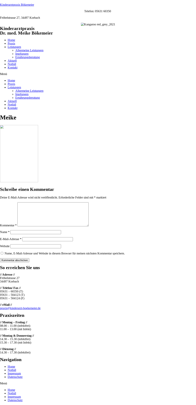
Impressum (14, 373)
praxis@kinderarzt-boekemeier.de (20, 308)
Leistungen (14, 46)
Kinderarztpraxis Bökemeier (17, 4)
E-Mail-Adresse (10, 239)
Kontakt (12, 67)
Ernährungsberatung (27, 57)
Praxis (11, 43)
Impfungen (22, 53)
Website (5, 246)
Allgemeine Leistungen (29, 50)
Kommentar (8, 225)
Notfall (12, 64)
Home (11, 40)
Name (5, 232)
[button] (98, 74)
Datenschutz (15, 376)
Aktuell (12, 60)
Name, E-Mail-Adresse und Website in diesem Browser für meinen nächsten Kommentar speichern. (65, 253)
